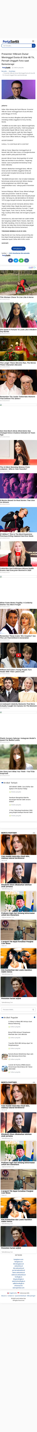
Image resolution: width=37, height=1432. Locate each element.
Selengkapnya (17, 248)
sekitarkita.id (18, 1266)
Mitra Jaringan (31, 1296)
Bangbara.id (18, 1262)
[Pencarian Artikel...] (33, 1009)
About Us (4, 1296)
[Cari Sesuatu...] (34, 46)
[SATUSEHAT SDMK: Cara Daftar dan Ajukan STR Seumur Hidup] (5, 789)
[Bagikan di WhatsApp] (21, 260)
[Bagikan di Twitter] (15, 260)
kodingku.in (18, 1277)
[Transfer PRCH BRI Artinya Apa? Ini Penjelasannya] (5, 1046)
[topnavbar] (33, 41)
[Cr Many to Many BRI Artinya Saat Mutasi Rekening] (5, 1024)
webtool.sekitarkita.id (19, 1275)
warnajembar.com (18, 1288)
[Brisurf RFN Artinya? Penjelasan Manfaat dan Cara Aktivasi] (5, 1035)
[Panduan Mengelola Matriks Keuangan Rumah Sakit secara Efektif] (5, 801)
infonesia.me (18, 1286)
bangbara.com (18, 1259)
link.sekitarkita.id (18, 1268)
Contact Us (11, 1296)
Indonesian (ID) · (25, 1293)
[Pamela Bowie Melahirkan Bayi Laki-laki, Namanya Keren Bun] (5, 1057)
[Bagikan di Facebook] (10, 260)
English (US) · (13, 1293)
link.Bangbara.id (18, 1264)
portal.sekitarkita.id (18, 1270)
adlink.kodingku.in (18, 1283)
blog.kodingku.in (18, 1279)
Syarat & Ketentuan (20, 1296)
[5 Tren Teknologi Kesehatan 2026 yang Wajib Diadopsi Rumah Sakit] (5, 813)
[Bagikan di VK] (26, 260)
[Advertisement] (18, 19)
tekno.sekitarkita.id (18, 1272)
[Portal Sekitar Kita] (9, 42)
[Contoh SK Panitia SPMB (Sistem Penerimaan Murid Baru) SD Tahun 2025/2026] (5, 1069)
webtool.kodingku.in (18, 1281)
